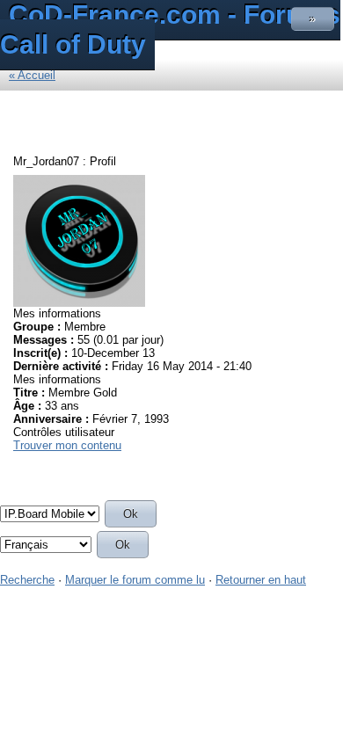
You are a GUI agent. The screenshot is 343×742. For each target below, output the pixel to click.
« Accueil (32, 75)
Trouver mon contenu (67, 445)
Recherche (27, 579)
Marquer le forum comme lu (135, 579)
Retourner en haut (260, 579)
